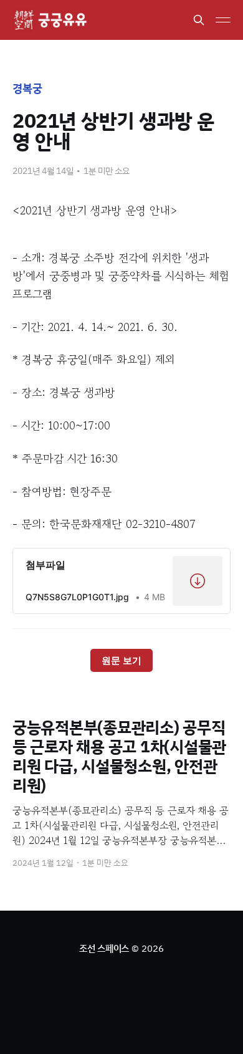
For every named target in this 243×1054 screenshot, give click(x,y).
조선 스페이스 (104, 948)
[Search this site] (199, 20)
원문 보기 (121, 660)
